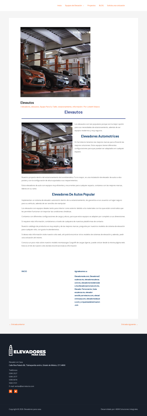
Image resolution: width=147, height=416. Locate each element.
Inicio (59, 5)
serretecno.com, (87, 295)
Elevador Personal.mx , (84, 289)
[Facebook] (10, 391)
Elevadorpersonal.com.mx (89, 286)
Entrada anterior (17, 324)
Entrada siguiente (129, 324)
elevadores (26, 107)
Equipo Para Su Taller (48, 107)
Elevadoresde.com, (82, 276)
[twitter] (135, 5)
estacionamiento (65, 107)
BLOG (101, 5)
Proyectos (91, 5)
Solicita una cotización (116, 5)
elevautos (35, 107)
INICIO (24, 271)
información (77, 107)
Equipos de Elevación (73, 5)
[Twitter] (15, 391)
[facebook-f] (131, 5)
